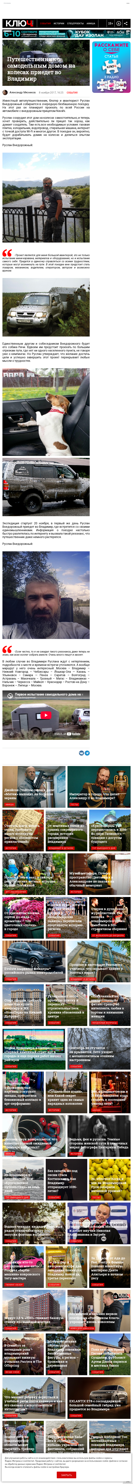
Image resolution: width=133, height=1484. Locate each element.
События (45, 23)
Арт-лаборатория (16, 892)
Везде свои (12, 1372)
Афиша (91, 23)
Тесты (74, 804)
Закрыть (66, 1475)
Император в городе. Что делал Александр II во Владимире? (99, 787)
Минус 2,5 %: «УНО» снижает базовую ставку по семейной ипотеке (34, 1311)
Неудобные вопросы (104, 1023)
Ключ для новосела (82, 1328)
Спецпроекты (75, 23)
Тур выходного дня (103, 848)
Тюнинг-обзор (14, 1284)
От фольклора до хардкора (108, 935)
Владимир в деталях (61, 848)
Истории (59, 23)
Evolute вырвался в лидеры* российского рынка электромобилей (34, 961)
